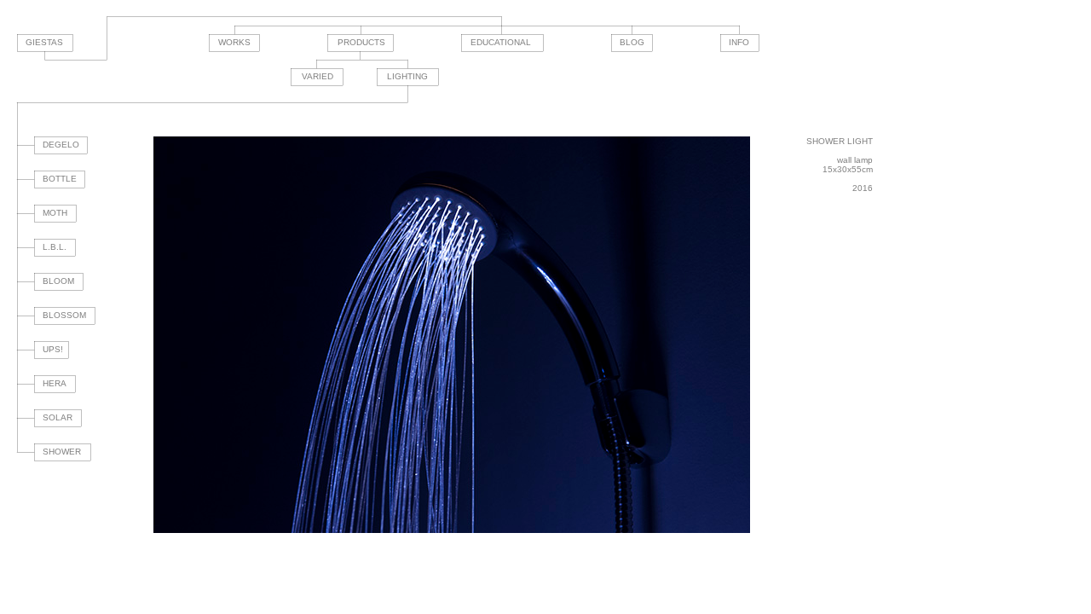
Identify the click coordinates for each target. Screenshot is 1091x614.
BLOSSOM (64, 315)
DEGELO (61, 144)
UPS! (53, 349)
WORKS (234, 42)
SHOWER (62, 451)
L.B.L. (54, 247)
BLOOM (58, 281)
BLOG (632, 42)
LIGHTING (407, 76)
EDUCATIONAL (500, 42)
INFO (739, 42)
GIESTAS (44, 42)
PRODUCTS (361, 42)
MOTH (55, 212)
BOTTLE (60, 178)
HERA (54, 383)
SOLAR (57, 417)
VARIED (317, 76)
